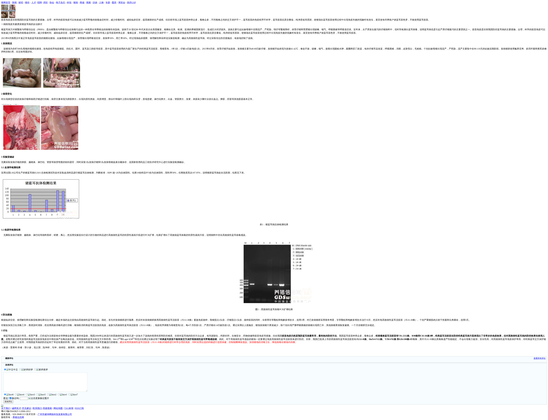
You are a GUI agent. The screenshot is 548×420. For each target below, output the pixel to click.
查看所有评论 (540, 358)
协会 (52, 2)
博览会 (121, 2)
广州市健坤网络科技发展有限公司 (55, 414)
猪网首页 (5, 2)
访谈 (95, 2)
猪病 (75, 2)
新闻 (14, 2)
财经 (21, 2)
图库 (114, 2)
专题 (107, 2)
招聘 (39, 2)
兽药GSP (131, 2)
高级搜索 (47, 408)
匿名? (6, 398)
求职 (45, 2)
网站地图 (58, 408)
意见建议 (26, 408)
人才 (33, 2)
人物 (101, 2)
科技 (69, 2)
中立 (15, 369)
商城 (82, 2)
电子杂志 (60, 2)
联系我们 (37, 408)
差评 (45, 369)
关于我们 (5, 408)
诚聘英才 (16, 408)
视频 (88, 2)
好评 (30, 369)
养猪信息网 (18, 417)
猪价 (27, 2)
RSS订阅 (79, 408)
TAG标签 (68, 408)
